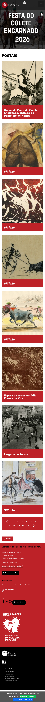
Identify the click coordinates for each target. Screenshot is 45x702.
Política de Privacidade (23, 699)
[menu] (41, 4)
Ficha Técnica (9, 671)
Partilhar (20, 602)
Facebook (3, 601)
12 (27, 525)
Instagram (10, 601)
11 (23, 525)
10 (18, 525)
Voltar (8, 538)
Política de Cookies (11, 681)
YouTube (7, 601)
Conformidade (9, 676)
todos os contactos (10, 573)
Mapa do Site (9, 669)
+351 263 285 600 (9, 562)
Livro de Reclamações (22, 653)
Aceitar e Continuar (27, 696)
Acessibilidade (22, 662)
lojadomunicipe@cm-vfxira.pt (12, 566)
